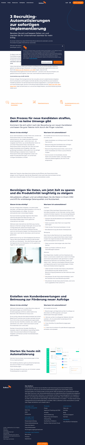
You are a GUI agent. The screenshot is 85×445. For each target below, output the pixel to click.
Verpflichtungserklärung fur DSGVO (11, 434)
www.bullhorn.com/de (72, 400)
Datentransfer (6, 433)
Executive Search (29, 425)
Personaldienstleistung (31, 423)
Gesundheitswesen (30, 427)
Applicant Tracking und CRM (52, 410)
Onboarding (47, 419)
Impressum (5, 430)
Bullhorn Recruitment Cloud (52, 423)
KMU (26, 412)
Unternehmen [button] (29, 2)
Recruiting (28, 434)
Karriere (65, 416)
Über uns (65, 408)
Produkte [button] (3, 2)
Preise (9, 2)
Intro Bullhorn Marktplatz (70, 421)
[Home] (42, 3)
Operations (28, 438)
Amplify (46, 412)
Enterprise (28, 414)
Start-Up (27, 410)
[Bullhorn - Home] (7, 387)
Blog (64, 412)
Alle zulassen (58, 62)
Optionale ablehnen (47, 62)
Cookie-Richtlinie (33, 58)
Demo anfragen (78, 2)
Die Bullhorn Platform (50, 421)
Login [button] (66, 2)
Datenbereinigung (43, 103)
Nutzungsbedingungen (8, 431)
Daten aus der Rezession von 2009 (25, 70)
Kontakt (65, 410)
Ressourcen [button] (15, 2)
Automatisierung (49, 414)
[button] (70, 2)
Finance (27, 436)
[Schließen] (62, 46)
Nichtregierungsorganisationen (34, 429)
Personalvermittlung (31, 421)
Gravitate (12, 438)
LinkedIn (43, 402)
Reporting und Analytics (51, 416)
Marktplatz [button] (22, 2)
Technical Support (68, 414)
